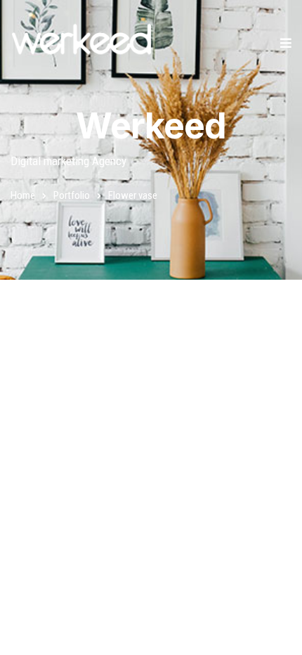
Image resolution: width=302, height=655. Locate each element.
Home (23, 195)
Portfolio (71, 195)
